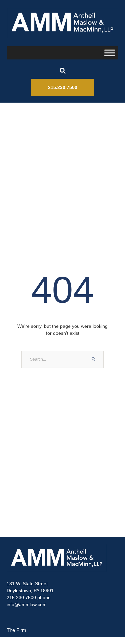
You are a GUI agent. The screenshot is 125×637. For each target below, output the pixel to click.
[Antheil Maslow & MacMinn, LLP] (62, 22)
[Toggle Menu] (109, 52)
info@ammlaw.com (27, 604)
